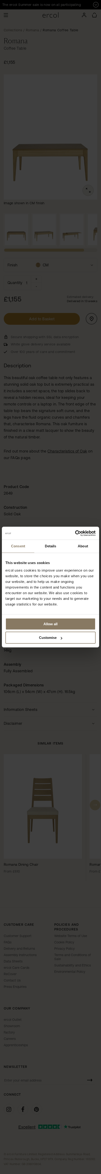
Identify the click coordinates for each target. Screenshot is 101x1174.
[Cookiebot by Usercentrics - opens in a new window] (75, 533)
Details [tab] (50, 546)
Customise (48, 638)
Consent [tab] (18, 546)
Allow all (50, 624)
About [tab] (83, 546)
